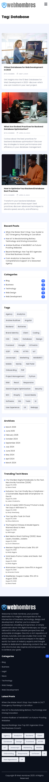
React (16, 382)
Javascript (10, 357)
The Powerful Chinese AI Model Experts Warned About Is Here (22, 526)
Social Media (30, 395)
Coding (36, 333)
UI (35, 401)
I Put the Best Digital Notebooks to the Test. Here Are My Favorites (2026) (25, 481)
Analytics (21, 314)
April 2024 (10, 459)
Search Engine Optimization (18, 389)
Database (27, 339)
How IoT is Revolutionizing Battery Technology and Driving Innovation (21, 239)
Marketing (24, 357)
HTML (16, 351)
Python (32, 376)
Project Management (15, 376)
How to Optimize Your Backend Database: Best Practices (24, 189)
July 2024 (10, 447)
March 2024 (11, 462)
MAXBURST (37, 357)
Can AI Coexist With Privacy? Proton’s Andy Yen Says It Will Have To (25, 506)
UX (25, 407)
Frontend (10, 345)
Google (21, 345)
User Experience (12, 407)
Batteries (22, 326)
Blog (8, 280)
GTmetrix (33, 345)
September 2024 (13, 443)
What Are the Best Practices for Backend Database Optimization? (23, 127)
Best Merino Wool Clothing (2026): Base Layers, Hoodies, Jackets (23, 537)
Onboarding (11, 370)
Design (39, 339)
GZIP (8, 351)
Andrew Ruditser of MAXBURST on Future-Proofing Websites (24, 246)
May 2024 (10, 455)
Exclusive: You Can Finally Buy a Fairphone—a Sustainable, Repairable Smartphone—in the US (25, 494)
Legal (4, 671)
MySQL (19, 364)
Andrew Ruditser (13, 320)
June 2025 (10, 431)
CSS (7, 339)
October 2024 (12, 439)
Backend (9, 326)
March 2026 (11, 427)
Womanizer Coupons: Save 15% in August (24, 567)
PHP (22, 370)
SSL (19, 401)
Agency (9, 314)
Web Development (14, 296)
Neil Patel (30, 364)
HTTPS (25, 351)
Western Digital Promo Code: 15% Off (22, 547)
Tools (28, 401)
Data (16, 339)
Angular (28, 320)
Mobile (9, 364)
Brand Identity (12, 333)
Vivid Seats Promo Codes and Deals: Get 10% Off (24, 557)
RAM (7, 382)
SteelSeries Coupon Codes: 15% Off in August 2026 (22, 577)
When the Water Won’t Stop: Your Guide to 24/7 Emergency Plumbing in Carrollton (24, 233)
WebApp (34, 407)
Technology (11, 288)
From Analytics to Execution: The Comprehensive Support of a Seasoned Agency (23, 261)
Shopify (17, 395)
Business (10, 284)
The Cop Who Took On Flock (18, 516)
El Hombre (10, 74)
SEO (7, 395)
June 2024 (10, 451)
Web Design (11, 292)
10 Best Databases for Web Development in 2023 (23, 68)
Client (25, 333)
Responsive (28, 382)
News (4, 676)
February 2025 (12, 435)
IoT (34, 351)
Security (38, 389)
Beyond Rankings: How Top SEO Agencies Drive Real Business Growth (24, 253)
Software (10, 401)
